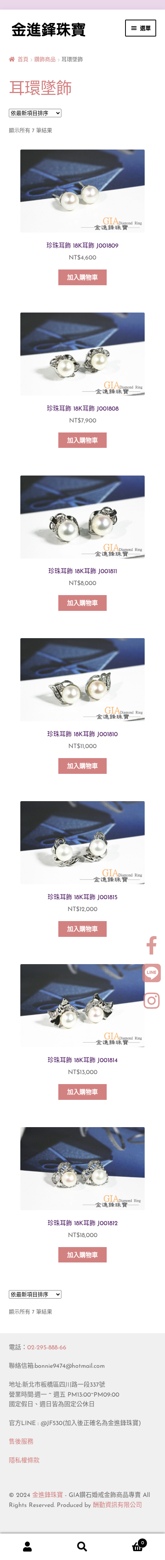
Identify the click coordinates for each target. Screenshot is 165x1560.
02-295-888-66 (46, 1348)
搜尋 (82, 1547)
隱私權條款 (24, 1461)
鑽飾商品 (45, 60)
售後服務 (21, 1442)
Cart (127, 1540)
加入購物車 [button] (82, 278)
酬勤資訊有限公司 (117, 1505)
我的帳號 (27, 1547)
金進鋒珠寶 (47, 1495)
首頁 (23, 60)
